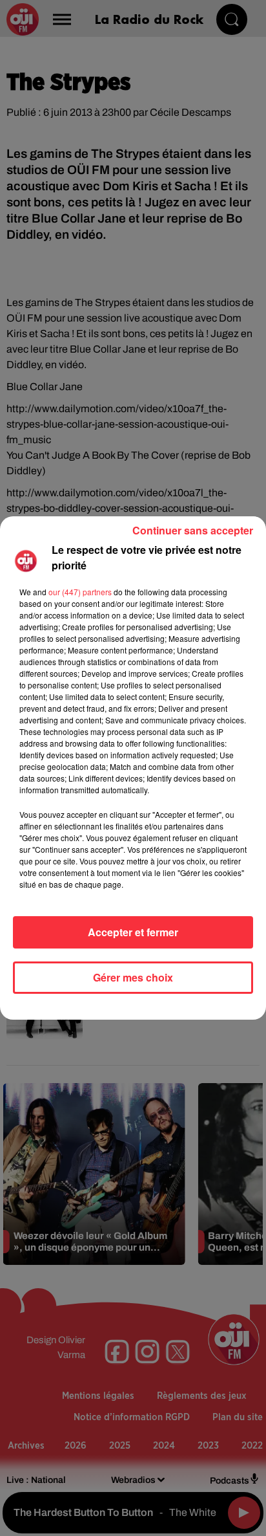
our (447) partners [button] (80, 591)
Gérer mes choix (133, 977)
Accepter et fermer (133, 932)
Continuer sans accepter (192, 530)
